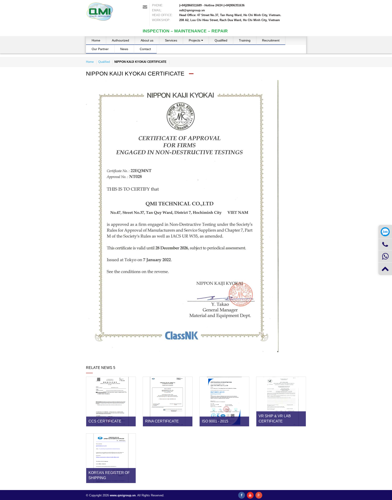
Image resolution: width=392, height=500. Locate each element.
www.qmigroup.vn (123, 495)
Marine (197, 51)
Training (244, 40)
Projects (195, 40)
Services (171, 40)
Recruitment (270, 40)
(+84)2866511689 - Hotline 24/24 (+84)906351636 (212, 5)
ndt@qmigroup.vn (192, 10)
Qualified (221, 40)
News (124, 49)
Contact (145, 49)
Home (96, 40)
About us (147, 40)
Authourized (120, 40)
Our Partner (100, 49)
